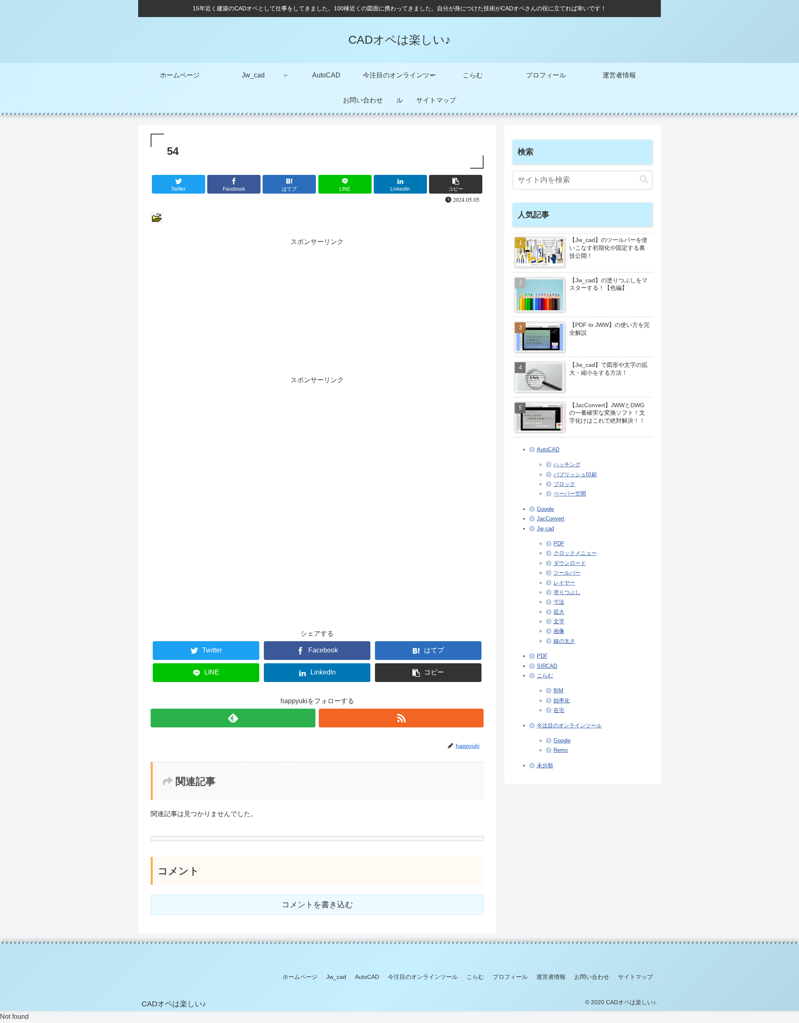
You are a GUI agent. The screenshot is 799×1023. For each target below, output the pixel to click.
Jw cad (545, 528)
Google (545, 509)
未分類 (545, 765)
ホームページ (300, 976)
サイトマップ (635, 976)
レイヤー (564, 583)
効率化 (561, 700)
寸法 (558, 602)
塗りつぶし (567, 592)
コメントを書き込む (317, 904)
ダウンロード (569, 563)
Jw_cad (336, 976)
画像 (558, 631)
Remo (560, 750)
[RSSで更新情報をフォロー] (401, 718)
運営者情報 (551, 976)
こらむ (545, 675)
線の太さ (564, 641)
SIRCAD (547, 666)
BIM (558, 690)
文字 (558, 621)
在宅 (558, 710)
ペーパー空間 (569, 493)
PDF (558, 543)
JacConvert (550, 518)
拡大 (558, 612)
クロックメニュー (575, 553)
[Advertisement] (317, 306)
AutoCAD (548, 449)
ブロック (564, 484)
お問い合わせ (591, 976)
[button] (643, 179)
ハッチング (567, 464)
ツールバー (567, 573)
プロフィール (510, 976)
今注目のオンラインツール (569, 725)
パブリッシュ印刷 (575, 474)
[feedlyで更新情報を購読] (233, 718)
